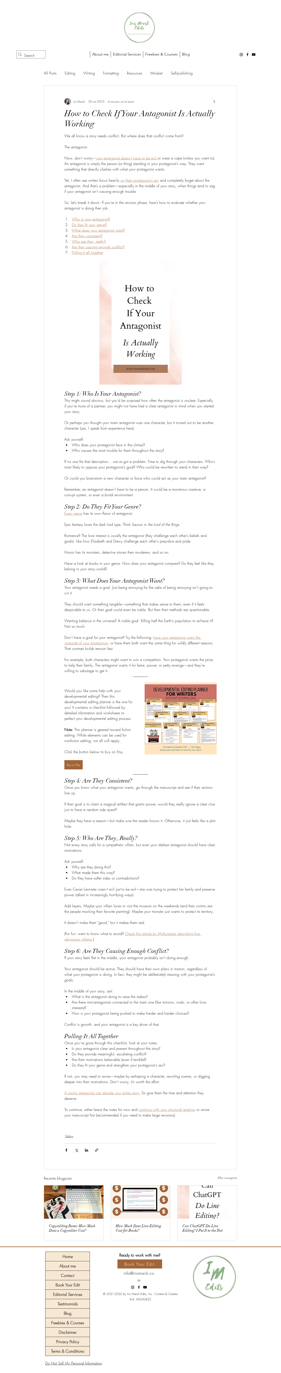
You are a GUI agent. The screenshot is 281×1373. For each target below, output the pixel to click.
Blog (67, 1313)
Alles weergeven (227, 1178)
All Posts (50, 73)
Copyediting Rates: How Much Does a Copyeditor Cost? (72, 1228)
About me (67, 1266)
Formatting (111, 73)
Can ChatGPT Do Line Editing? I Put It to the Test (202, 1228)
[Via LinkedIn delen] (86, 1150)
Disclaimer (68, 1332)
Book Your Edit (68, 1285)
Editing (70, 73)
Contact (67, 1275)
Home (68, 1256)
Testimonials (68, 1304)
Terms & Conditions (67, 1351)
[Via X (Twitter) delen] (76, 1150)
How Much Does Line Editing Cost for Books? (138, 1228)
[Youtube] (254, 54)
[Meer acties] (214, 101)
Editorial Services (67, 1294)
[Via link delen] (97, 1150)
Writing (89, 73)
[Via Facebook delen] (66, 1150)
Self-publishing (182, 73)
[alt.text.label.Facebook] (247, 54)
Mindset (156, 73)
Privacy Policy (67, 1341)
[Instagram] (241, 54)
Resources (134, 73)
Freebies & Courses (67, 1322)
